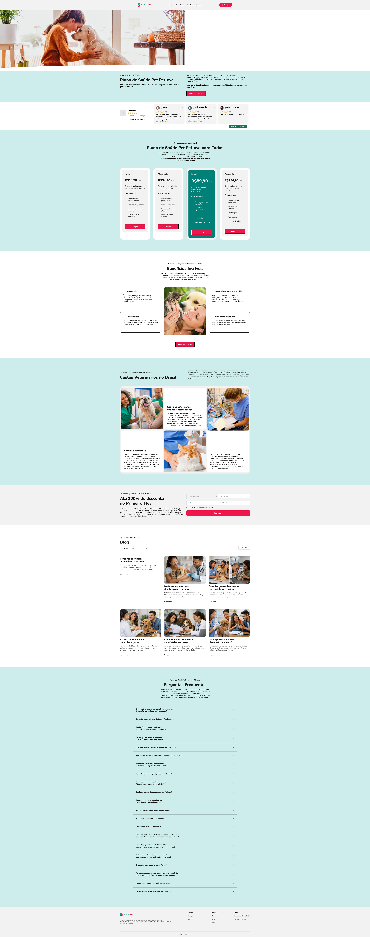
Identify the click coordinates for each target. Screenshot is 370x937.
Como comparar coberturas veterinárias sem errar (179, 641)
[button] (248, 115)
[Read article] (185, 570)
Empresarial (197, 5)
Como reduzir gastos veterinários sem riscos (132, 560)
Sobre (182, 5)
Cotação (226, 5)
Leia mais (124, 574)
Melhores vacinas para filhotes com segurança (176, 588)
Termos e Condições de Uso (242, 916)
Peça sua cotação (196, 93)
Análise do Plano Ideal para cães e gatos (132, 641)
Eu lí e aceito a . (203, 508)
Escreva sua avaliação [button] (137, 120)
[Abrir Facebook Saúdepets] (121, 927)
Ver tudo (244, 547)
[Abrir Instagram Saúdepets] (124, 927)
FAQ (176, 5)
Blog (170, 5)
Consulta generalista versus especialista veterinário (224, 588)
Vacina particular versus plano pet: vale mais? (222, 641)
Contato (189, 5)
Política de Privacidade (209, 507)
